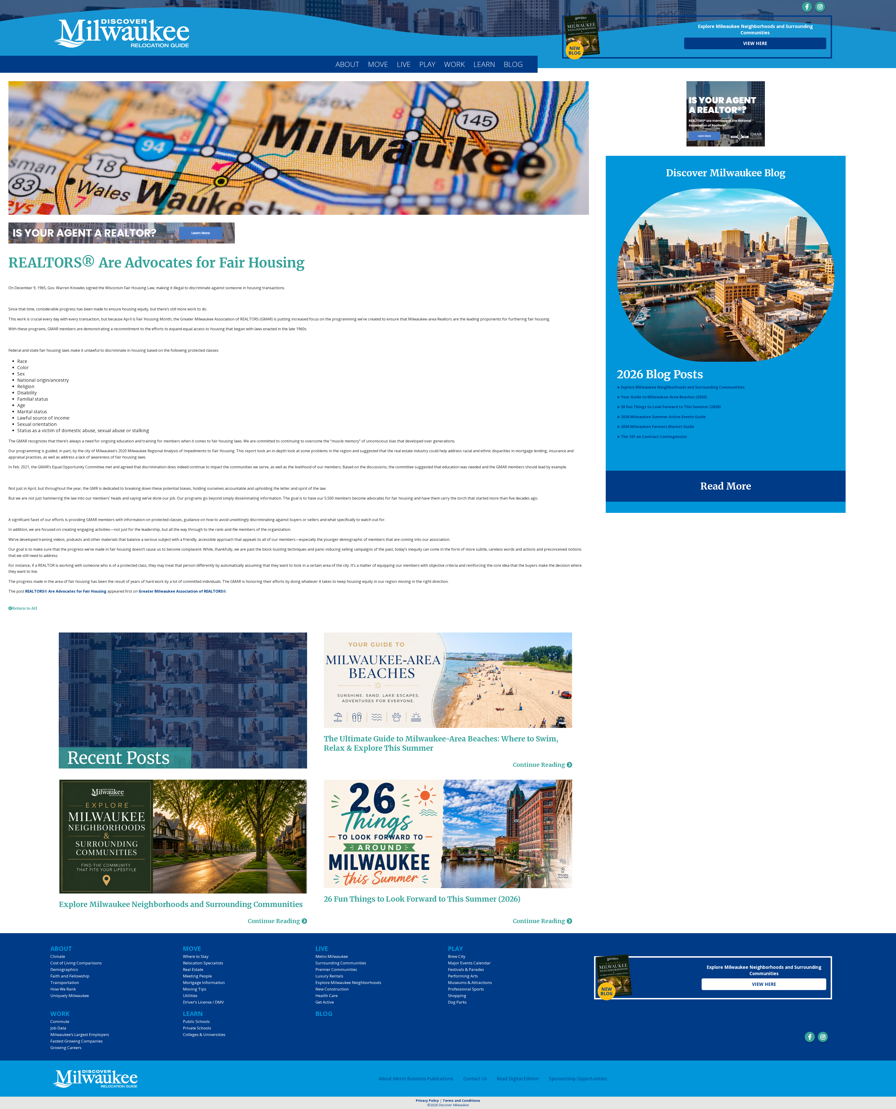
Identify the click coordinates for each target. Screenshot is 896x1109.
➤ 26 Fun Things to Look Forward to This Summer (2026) (669, 406)
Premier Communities (336, 969)
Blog (513, 64)
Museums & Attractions (470, 982)
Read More (725, 486)
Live (404, 64)
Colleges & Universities (204, 1034)
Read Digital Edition (518, 1078)
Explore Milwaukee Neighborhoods (348, 982)
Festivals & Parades (466, 969)
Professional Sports (466, 989)
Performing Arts (463, 976)
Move (378, 64)
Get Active (324, 1002)
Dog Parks (457, 1002)
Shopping (457, 995)
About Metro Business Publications (416, 1078)
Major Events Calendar (469, 963)
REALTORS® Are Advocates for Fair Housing (65, 591)
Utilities (190, 995)
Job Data (58, 1028)
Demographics (64, 969)
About (347, 64)
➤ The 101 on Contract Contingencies (652, 436)
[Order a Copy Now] (582, 35)
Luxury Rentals (329, 976)
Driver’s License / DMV (203, 1002)
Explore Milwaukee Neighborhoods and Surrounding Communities (181, 904)
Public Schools (196, 1021)
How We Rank (63, 989)
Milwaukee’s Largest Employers (79, 1034)
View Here (755, 43)
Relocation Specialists (203, 963)
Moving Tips (194, 989)
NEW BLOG (574, 50)
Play (427, 64)
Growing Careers (65, 1047)
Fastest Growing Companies (76, 1041)
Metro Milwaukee (331, 956)
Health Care (326, 995)
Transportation (64, 982)
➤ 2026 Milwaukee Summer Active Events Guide (661, 416)
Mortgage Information (204, 982)
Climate (57, 956)
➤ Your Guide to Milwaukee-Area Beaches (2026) (662, 397)
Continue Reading (274, 921)
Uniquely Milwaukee (69, 995)
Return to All (24, 608)
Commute (59, 1021)
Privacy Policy (427, 1100)
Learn (484, 64)
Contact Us (475, 1078)
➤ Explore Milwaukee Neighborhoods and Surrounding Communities (681, 387)
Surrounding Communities (340, 963)
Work (454, 64)
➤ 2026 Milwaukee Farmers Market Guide (655, 426)
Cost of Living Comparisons (76, 963)
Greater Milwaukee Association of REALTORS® (182, 591)
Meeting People (197, 976)
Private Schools (197, 1028)
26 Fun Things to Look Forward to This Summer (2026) (422, 899)
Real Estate (193, 969)
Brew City (457, 956)
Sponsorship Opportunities (578, 1078)
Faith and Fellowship (69, 976)
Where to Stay (196, 956)
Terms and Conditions (461, 1100)
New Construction (332, 989)
